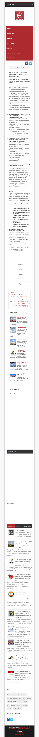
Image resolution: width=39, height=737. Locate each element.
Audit (8, 695)
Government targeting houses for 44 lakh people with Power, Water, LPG (23, 642)
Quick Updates (20, 530)
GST (8, 705)
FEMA (19, 701)
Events (9, 38)
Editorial (9, 701)
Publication (11, 58)
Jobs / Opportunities (14, 53)
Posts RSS (20, 733)
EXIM (14, 701)
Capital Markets (22, 695)
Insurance (24, 705)
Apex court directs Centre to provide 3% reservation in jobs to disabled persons (22, 340)
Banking (14, 695)
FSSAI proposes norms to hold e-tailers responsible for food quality (22, 317)
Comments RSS (19, 734)
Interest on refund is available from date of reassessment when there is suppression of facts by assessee (19, 596)
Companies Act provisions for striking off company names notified (23, 658)
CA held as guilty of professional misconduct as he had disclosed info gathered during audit (22, 373)
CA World (10, 43)
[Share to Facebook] (21, 250)
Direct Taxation (27, 698)
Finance (25, 701)
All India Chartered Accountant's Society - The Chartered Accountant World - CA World (19, 729)
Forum (9, 48)
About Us (10, 33)
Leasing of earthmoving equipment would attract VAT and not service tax (23, 673)
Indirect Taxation (15, 705)
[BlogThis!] (17, 250)
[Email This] (15, 250)
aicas (18, 247)
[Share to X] (19, 250)
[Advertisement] (19, 476)
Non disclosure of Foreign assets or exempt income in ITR (23, 561)
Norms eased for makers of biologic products (22, 362)
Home (9, 28)
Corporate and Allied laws (23, 67)
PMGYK (9, 708)
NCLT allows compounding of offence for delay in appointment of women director (22, 350)
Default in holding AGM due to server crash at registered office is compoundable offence (22, 327)
